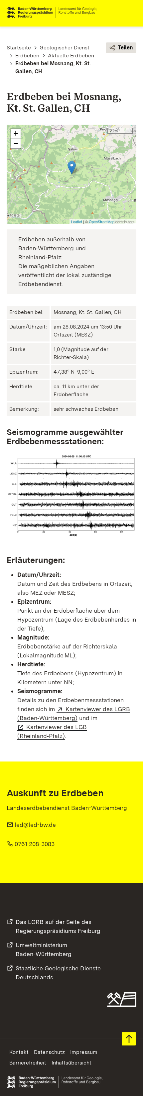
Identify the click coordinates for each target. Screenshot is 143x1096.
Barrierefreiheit (27, 1063)
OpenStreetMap (101, 221)
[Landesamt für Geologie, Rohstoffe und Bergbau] (54, 13)
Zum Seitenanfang (128, 1038)
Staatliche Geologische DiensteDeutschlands (58, 973)
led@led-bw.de (35, 824)
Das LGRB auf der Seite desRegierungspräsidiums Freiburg (58, 926)
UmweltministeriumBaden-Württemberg (44, 949)
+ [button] (16, 133)
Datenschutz (49, 1052)
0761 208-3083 (35, 843)
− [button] (16, 143)
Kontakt (19, 1052)
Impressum (83, 1052)
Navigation (131, 12)
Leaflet (76, 221)
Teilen (125, 47)
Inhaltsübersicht (71, 1063)
